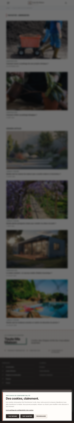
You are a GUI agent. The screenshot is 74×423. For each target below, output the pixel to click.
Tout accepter (27, 416)
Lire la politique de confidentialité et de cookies (19, 410)
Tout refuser (12, 416)
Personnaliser (41, 416)
